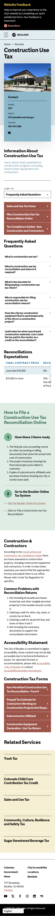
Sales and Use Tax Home (21, 206)
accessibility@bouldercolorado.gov (22, 670)
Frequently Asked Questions (23, 194)
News (7, 876)
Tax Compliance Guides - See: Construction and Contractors (25, 229)
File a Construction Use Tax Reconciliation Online (23, 216)
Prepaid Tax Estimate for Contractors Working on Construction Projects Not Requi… (27, 704)
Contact (8, 890)
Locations (33, 872)
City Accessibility (37, 867)
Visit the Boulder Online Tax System (27, 503)
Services (19, 44)
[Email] (9, 133)
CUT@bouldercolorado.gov (21, 117)
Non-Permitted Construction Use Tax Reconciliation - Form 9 (27, 689)
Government (11, 872)
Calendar (9, 867)
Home (7, 44)
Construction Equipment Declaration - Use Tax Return (24, 726)
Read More (14, 25)
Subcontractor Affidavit (21, 716)
